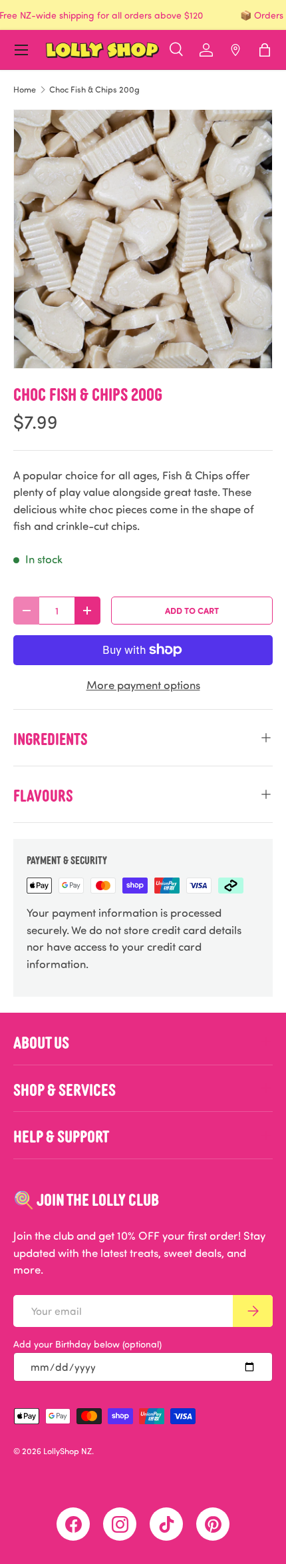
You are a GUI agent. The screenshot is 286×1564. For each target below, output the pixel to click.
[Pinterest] (212, 1524)
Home (24, 89)
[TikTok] (166, 1524)
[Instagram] (119, 1524)
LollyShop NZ (67, 1450)
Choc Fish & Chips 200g (94, 89)
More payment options (143, 685)
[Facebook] (73, 1524)
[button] (264, 50)
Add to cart (192, 610)
